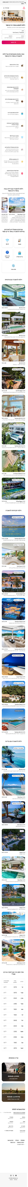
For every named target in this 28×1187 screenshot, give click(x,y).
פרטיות (15, 1179)
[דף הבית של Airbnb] (24, 7)
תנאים (11, 1179)
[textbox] (19, 38)
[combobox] (13, 32)
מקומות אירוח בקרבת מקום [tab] (19, 1112)
